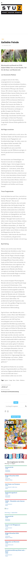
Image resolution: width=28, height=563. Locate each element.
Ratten (17, 380)
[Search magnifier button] (26, 406)
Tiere (3, 39)
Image (10, 380)
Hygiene (6, 380)
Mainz (14, 380)
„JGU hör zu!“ (4, 387)
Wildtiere (22, 380)
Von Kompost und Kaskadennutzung (10, 391)
